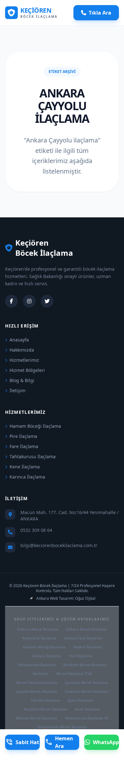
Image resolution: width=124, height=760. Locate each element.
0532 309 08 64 (36, 530)
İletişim (17, 390)
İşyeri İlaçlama (80, 700)
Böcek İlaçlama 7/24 (74, 673)
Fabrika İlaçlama (45, 700)
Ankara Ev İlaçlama (39, 638)
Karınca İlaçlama (27, 477)
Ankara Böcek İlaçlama (86, 629)
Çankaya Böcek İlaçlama (86, 682)
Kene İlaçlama (25, 467)
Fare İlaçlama (24, 446)
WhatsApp (106, 742)
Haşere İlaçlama (87, 646)
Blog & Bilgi (22, 380)
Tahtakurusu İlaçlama (33, 456)
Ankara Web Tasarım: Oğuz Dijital (65, 598)
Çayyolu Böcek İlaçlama (36, 691)
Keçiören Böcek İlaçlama (45, 709)
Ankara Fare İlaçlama (83, 638)
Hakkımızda (22, 350)
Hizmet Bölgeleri (27, 370)
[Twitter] (47, 301)
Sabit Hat (22, 742)
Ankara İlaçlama (46, 655)
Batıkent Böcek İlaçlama (85, 664)
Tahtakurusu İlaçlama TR (86, 718)
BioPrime (41, 673)
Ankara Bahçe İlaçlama (37, 629)
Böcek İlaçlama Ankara (36, 682)
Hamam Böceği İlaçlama (35, 426)
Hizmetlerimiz (24, 360)
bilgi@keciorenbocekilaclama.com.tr (58, 545)
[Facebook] (11, 301)
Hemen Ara (59, 742)
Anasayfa (19, 340)
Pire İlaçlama (23, 436)
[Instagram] (29, 301)
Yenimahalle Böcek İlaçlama (62, 726)
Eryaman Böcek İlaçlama (86, 691)
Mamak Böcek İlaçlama (36, 718)
